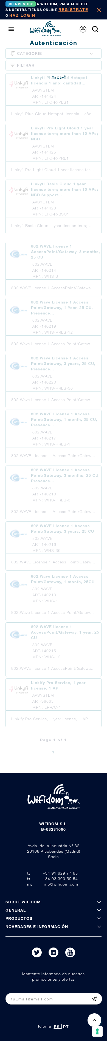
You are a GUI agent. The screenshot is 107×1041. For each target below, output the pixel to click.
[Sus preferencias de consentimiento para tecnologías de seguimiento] (97, 1031)
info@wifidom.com (60, 884)
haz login (22, 15)
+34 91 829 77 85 (60, 873)
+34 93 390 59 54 (60, 878)
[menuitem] (83, 29)
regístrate (73, 9)
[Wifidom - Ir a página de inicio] (45, 34)
